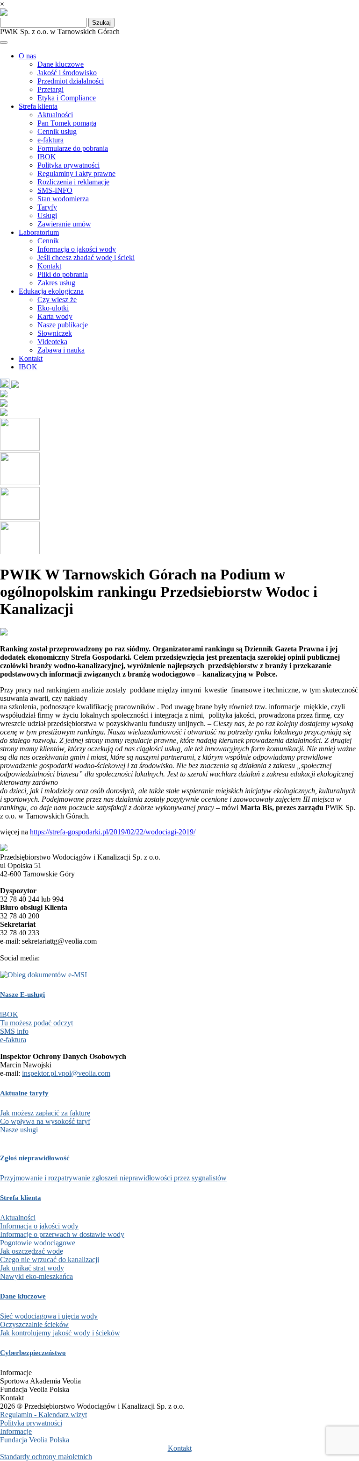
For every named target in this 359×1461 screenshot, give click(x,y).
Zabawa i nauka (61, 350)
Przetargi (50, 89)
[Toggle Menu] (3, 42)
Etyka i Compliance (66, 98)
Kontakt (49, 266)
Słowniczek (54, 333)
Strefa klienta (38, 106)
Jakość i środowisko (67, 73)
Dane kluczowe (60, 64)
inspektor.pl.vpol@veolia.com (66, 1073)
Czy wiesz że (57, 299)
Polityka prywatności (68, 165)
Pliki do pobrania (62, 274)
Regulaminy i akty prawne (76, 173)
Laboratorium (39, 232)
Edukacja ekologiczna (51, 291)
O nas (27, 56)
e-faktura (50, 140)
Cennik (48, 241)
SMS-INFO (54, 190)
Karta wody (54, 316)
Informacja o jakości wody (76, 249)
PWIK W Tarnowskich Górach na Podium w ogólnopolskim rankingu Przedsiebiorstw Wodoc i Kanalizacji (158, 591)
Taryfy (47, 207)
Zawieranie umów (64, 224)
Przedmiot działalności (70, 81)
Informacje (16, 1431)
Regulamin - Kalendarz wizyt (43, 1415)
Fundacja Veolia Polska (34, 1440)
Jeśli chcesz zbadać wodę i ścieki (86, 257)
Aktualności (55, 115)
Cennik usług (57, 131)
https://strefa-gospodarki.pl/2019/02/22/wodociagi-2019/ (112, 832)
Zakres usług (56, 283)
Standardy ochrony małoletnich (46, 1457)
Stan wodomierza (63, 199)
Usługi (47, 215)
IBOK (46, 157)
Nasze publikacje (62, 325)
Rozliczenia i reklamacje (73, 182)
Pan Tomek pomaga (66, 123)
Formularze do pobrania (72, 148)
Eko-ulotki (53, 308)
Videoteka (52, 342)
